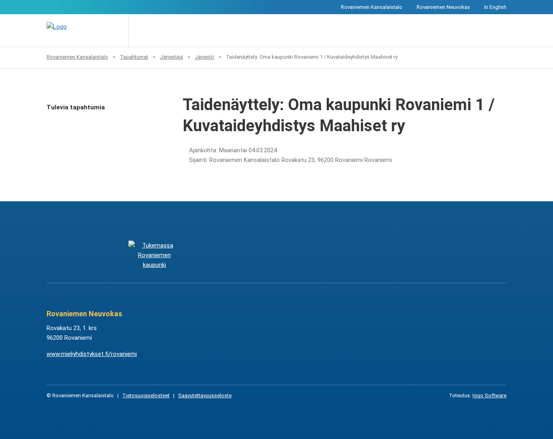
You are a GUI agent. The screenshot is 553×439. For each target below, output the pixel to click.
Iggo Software (489, 395)
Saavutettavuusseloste (205, 395)
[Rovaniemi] (154, 255)
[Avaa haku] (140, 30)
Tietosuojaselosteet (146, 395)
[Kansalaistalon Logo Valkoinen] (235, 255)
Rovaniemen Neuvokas (443, 7)
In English (495, 7)
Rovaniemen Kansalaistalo (371, 7)
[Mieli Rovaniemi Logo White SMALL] (398, 255)
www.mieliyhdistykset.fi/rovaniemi (92, 354)
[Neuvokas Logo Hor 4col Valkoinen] (317, 255)
